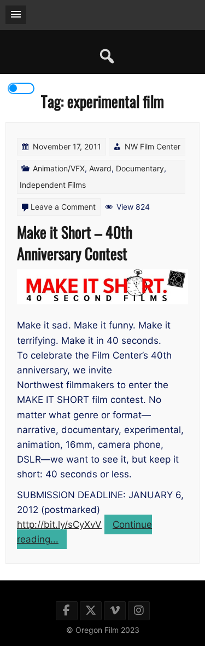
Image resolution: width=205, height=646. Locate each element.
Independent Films (53, 184)
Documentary (140, 168)
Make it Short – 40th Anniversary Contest (74, 242)
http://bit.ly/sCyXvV (59, 524)
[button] (15, 14)
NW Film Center (152, 146)
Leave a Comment (63, 206)
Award (100, 168)
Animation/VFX (59, 168)
